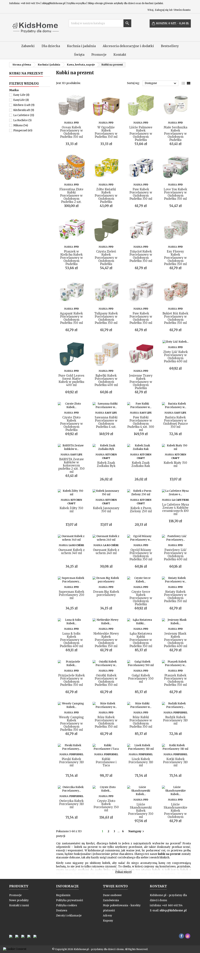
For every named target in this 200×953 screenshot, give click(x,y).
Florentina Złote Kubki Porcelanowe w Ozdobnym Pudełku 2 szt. (71, 195)
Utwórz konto (182, 9)
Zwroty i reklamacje (69, 915)
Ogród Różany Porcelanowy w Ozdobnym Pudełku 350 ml (140, 554)
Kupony (108, 920)
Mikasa (20, 125)
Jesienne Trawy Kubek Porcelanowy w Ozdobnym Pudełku (141, 382)
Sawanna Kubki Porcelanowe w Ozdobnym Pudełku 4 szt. (106, 422)
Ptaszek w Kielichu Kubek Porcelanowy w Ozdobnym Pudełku (71, 258)
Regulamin (63, 895)
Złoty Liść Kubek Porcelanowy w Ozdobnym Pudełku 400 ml (175, 356)
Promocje (98, 54)
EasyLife (21, 100)
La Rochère (22, 120)
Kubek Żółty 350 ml (71, 509)
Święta (79, 54)
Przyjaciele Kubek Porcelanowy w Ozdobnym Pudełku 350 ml (71, 680)
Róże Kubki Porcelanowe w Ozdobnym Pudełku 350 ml (140, 721)
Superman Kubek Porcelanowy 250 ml (71, 595)
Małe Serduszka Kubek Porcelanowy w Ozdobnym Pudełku (175, 133)
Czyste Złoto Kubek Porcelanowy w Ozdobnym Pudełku (71, 424)
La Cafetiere (23, 115)
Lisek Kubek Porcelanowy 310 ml (141, 762)
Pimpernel (22, 130)
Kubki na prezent (26, 73)
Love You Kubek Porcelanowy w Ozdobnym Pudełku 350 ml (175, 194)
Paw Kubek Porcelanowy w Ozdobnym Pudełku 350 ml (140, 194)
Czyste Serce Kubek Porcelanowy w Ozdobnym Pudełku (140, 598)
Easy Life (21, 95)
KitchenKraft (23, 110)
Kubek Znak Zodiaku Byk (106, 464)
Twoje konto (115, 886)
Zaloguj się (161, 9)
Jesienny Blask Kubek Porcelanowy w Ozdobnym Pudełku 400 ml (175, 640)
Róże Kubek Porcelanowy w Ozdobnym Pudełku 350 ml (106, 721)
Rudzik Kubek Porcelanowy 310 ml (175, 720)
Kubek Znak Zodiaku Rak (140, 464)
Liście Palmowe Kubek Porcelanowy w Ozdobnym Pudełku (140, 133)
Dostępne (161, 83)
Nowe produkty (19, 900)
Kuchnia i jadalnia (81, 46)
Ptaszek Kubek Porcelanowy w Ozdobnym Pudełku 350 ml (175, 680)
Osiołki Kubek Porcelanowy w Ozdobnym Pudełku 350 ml (106, 680)
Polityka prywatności (69, 900)
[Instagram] (187, 936)
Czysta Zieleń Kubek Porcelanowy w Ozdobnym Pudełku (106, 258)
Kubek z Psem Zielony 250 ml (141, 509)
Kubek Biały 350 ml (175, 464)
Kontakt (119, 54)
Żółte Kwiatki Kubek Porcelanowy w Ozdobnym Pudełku (106, 195)
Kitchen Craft (23, 105)
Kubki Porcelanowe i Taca (106, 762)
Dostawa (61, 910)
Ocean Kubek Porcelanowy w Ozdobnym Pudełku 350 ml (71, 132)
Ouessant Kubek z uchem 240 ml (106, 551)
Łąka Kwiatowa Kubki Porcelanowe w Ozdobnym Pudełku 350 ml (140, 640)
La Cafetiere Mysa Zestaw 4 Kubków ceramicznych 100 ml (175, 509)
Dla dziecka (51, 46)
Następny (136, 831)
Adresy (107, 915)
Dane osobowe (112, 895)
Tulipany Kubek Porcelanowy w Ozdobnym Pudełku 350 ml (106, 318)
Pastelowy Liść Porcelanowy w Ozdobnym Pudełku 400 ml (175, 554)
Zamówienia (111, 900)
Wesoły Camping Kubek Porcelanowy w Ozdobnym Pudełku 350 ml (71, 723)
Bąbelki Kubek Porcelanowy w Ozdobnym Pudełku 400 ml (106, 380)
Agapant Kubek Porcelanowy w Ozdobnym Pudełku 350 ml (71, 318)
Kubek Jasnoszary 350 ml (106, 509)
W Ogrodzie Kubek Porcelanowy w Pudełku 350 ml (106, 132)
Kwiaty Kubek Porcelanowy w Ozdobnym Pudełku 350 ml (175, 596)
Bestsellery (170, 46)
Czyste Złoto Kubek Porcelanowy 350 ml (106, 805)
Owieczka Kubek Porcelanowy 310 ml (71, 804)
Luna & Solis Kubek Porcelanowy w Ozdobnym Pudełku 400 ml (71, 640)
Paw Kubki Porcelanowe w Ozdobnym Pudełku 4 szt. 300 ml (140, 424)
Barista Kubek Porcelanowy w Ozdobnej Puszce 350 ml (175, 422)
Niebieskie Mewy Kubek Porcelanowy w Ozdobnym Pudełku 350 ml (106, 640)
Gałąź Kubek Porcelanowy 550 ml (141, 678)
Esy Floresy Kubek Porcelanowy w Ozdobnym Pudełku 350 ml (175, 258)
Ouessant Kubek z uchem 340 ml (71, 551)
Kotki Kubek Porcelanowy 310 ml (175, 762)
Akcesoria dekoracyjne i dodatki (128, 46)
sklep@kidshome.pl (173, 910)
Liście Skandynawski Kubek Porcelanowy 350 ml (140, 811)
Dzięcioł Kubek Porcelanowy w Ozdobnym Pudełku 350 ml (140, 256)
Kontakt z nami (19, 905)
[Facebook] (181, 936)
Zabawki (28, 46)
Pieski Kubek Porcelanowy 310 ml (71, 762)
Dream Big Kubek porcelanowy (106, 593)
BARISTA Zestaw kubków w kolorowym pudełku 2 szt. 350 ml (71, 465)
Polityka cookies (66, 905)
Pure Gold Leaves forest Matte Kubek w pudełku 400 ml (71, 380)
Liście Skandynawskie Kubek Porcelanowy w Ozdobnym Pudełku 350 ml (175, 812)
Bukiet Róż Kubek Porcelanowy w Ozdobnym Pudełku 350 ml (175, 318)
